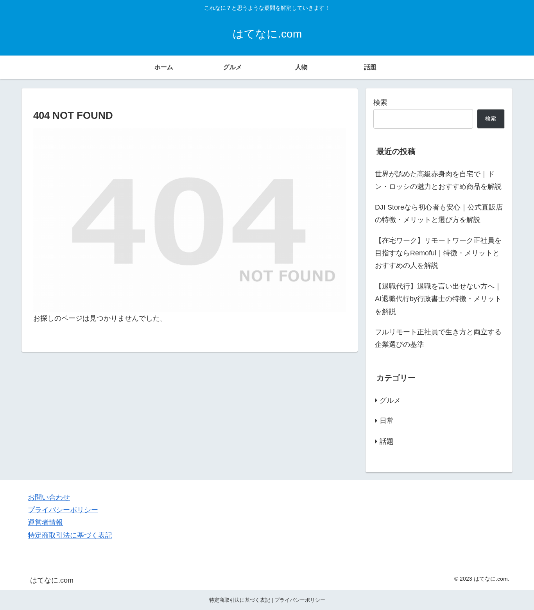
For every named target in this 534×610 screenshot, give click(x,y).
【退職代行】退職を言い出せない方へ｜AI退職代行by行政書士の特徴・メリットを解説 (438, 299)
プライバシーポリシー (63, 510)
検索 (380, 102)
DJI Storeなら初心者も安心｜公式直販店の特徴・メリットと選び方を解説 (439, 213)
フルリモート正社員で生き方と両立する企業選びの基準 (438, 338)
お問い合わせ (49, 497)
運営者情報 (45, 522)
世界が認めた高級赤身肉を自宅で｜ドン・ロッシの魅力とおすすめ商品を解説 (438, 180)
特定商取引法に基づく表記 (70, 535)
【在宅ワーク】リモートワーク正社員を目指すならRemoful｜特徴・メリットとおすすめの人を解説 (438, 253)
